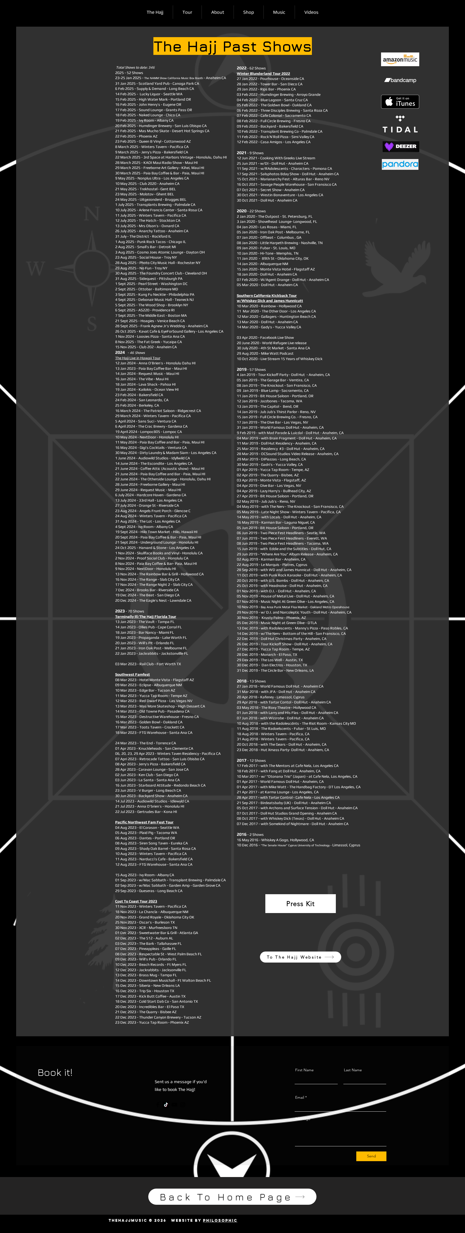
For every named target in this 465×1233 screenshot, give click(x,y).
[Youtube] (174, 1104)
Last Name (353, 1070)
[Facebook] (157, 1104)
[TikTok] (166, 1104)
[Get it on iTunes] (400, 102)
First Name (304, 1070)
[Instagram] (182, 1104)
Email (299, 1097)
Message (303, 1119)
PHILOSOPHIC (220, 1220)
